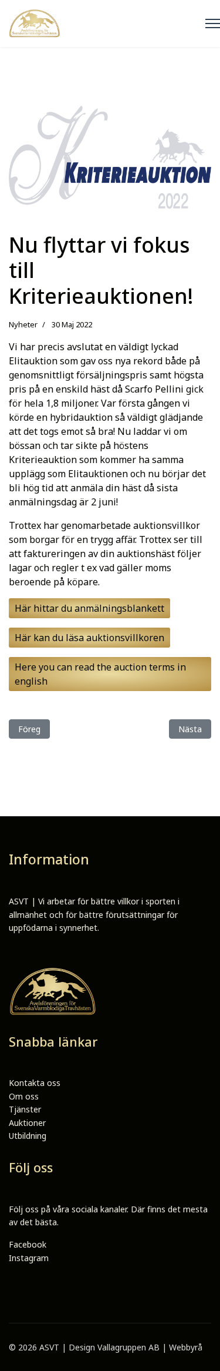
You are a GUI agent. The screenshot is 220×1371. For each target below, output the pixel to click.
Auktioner (27, 1122)
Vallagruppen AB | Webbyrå (149, 1347)
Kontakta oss (34, 1082)
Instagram (29, 1257)
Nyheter (23, 324)
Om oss (24, 1096)
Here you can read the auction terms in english (100, 674)
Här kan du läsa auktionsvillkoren (89, 637)
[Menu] (212, 23)
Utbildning (27, 1135)
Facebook (27, 1244)
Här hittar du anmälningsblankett (89, 608)
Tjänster (25, 1109)
